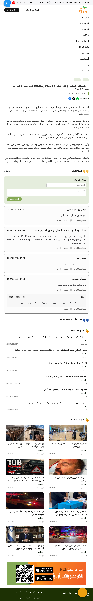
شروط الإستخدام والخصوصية (29, 598)
